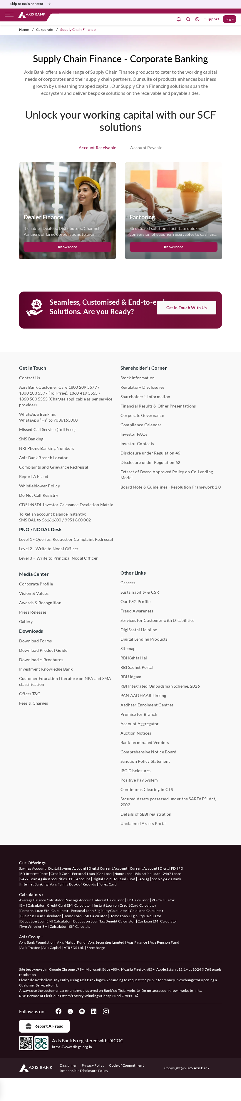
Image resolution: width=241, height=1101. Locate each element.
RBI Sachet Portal (136, 667)
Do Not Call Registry (38, 495)
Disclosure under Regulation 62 (150, 462)
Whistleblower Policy (39, 485)
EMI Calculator (32, 905)
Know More (67, 247)
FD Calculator (138, 900)
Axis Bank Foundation (37, 942)
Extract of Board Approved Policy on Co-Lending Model (166, 474)
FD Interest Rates (34, 873)
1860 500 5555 (33, 398)
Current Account (144, 868)
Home (24, 29)
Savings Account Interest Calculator (95, 900)
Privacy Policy (93, 1065)
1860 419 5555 (83, 392)
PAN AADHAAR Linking (143, 695)
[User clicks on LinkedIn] (93, 1011)
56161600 (51, 519)
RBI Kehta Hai (133, 657)
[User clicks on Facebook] (58, 1011)
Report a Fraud (48, 1025)
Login (230, 19)
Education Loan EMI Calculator (45, 921)
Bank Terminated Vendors (144, 742)
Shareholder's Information (145, 396)
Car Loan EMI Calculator (157, 921)
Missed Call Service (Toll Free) (47, 429)
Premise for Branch (138, 714)
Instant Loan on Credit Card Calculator (125, 905)
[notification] (178, 19)
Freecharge (95, 947)
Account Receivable (97, 147)
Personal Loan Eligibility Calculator (99, 910)
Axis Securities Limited (106, 942)
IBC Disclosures (135, 770)
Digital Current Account (107, 868)
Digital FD (168, 868)
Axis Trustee (30, 947)
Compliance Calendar (141, 424)
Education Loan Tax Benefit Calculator (104, 921)
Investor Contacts (137, 443)
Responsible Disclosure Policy (84, 1070)
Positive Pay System (139, 779)
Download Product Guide (43, 650)
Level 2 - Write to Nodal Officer (49, 548)
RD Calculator (163, 900)
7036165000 (65, 419)
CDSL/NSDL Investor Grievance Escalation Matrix (66, 504)
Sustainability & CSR (139, 592)
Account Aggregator (139, 723)
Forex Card (107, 884)
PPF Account (79, 879)
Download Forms (35, 640)
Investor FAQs (133, 434)
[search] (188, 19)
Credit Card (60, 873)
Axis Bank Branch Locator (43, 457)
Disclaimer (68, 1065)
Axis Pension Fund (164, 942)
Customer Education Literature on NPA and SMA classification (65, 681)
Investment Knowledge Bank (46, 668)
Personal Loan (83, 873)
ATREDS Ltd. (74, 947)
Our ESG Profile (135, 601)
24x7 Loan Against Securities (43, 879)
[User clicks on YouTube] (82, 1011)
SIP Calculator (80, 926)
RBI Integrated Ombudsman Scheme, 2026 (160, 686)
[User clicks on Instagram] (105, 1011)
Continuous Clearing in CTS (146, 789)
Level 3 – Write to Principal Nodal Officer (58, 557)
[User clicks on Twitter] (70, 1011)
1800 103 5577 (33, 392)
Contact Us (29, 377)
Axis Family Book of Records (73, 884)
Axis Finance (137, 942)
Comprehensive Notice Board (148, 751)
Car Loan (104, 873)
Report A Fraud (33, 476)
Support (212, 19)
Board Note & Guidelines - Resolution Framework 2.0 (170, 486)
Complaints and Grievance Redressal (53, 466)
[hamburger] (9, 15)
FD (180, 868)
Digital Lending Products (144, 639)
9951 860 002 (78, 519)
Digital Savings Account (67, 868)
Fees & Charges (33, 703)
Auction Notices (135, 732)
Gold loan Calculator (146, 910)
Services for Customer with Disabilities (157, 620)
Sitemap (128, 648)
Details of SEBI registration (146, 814)
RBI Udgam (130, 676)
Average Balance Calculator (41, 900)
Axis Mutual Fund (71, 942)
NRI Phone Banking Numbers (46, 448)
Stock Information (137, 377)
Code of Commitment (126, 1065)
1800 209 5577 (82, 387)
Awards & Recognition (40, 602)
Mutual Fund (124, 879)
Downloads (31, 631)
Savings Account (32, 868)
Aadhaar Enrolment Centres (146, 704)
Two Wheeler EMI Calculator (43, 926)
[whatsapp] (197, 19)
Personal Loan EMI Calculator (44, 910)
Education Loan (147, 873)
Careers (127, 582)
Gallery (26, 621)
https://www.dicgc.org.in (72, 1047)
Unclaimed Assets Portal (143, 823)
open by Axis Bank (166, 879)
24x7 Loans (172, 873)
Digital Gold (102, 879)
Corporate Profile (36, 583)
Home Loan (123, 873)
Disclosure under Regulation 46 (150, 452)
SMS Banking (31, 438)
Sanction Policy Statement (145, 761)
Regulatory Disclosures (142, 387)
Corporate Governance (142, 415)
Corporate (44, 29)
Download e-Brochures (41, 659)
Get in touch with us (186, 307)
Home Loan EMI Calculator (85, 916)
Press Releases (32, 612)
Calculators (30, 894)
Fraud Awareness (136, 610)
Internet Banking (34, 884)
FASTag (143, 879)
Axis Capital (51, 947)
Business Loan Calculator (40, 916)
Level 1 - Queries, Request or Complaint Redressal (66, 539)
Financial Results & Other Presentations (158, 405)
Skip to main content (26, 3)
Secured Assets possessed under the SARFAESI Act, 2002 (168, 801)
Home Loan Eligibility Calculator (135, 916)
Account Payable (146, 147)
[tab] (97, 147)
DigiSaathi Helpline (138, 629)
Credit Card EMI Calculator (69, 905)
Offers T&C (29, 693)
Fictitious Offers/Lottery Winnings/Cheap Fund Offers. (89, 996)
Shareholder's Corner (143, 368)
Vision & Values (34, 593)
